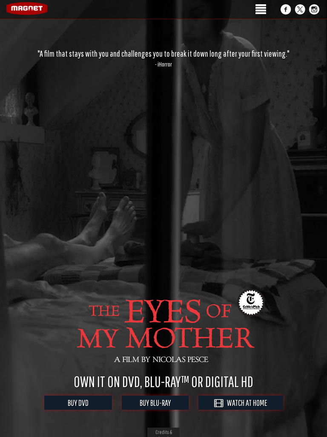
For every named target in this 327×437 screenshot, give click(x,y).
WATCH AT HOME (245, 403)
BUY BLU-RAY (155, 403)
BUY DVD (78, 403)
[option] (163, 58)
